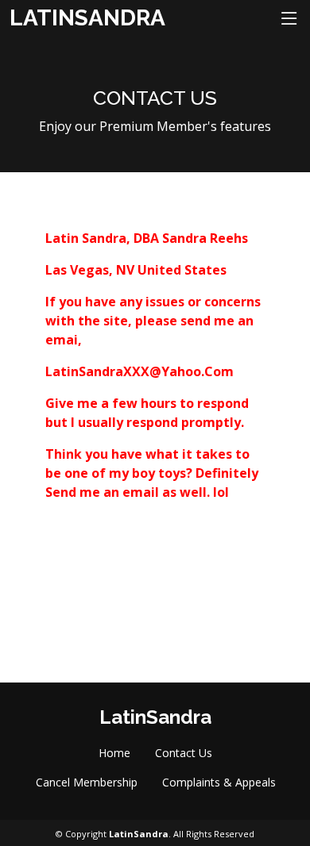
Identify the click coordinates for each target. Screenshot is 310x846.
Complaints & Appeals (219, 782)
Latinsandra (87, 18)
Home (114, 752)
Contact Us (183, 752)
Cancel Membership (87, 782)
